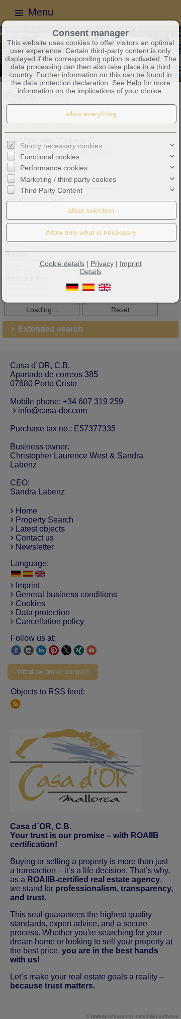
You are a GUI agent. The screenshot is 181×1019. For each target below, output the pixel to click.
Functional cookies (49, 157)
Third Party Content (51, 190)
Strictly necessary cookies (61, 146)
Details (91, 272)
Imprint (131, 264)
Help (134, 83)
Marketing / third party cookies (68, 179)
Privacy (102, 264)
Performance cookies (53, 168)
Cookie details (62, 264)
